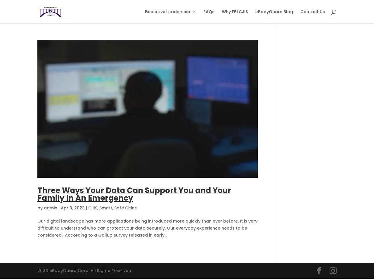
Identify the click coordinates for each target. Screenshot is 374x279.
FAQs (208, 12)
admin (50, 208)
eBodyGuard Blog (274, 12)
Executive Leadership (167, 12)
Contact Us (312, 12)
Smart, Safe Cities (118, 208)
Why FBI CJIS (235, 12)
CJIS (92, 208)
